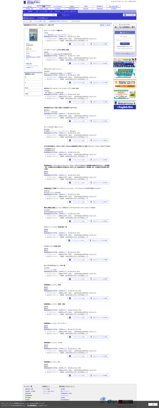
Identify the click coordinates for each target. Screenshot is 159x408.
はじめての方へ (117, 1)
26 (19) (70, 36)
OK (153, 404)
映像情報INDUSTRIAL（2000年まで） (59, 21)
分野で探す (57, 11)
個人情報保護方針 (65, 399)
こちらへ (131, 46)
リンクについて (64, 395)
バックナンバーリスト (32, 65)
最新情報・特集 (29, 389)
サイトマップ (46, 393)
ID (121, 36)
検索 (26, 93)
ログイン (124, 43)
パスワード (119, 40)
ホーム (25, 21)
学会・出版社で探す (71, 11)
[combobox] (37, 14)
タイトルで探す (44, 11)
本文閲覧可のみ (43, 18)
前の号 (102, 25)
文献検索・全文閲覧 (30, 391)
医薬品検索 (28, 393)
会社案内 (63, 389)
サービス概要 (46, 389)
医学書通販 (28, 397)
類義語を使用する (30, 18)
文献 (30, 21)
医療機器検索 (28, 395)
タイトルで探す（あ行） (41, 21)
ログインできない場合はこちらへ (125, 53)
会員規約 (63, 397)
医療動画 (27, 399)
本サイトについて (65, 391)
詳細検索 (30, 11)
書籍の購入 (29, 63)
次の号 (108, 25)
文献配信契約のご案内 (66, 393)
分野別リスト (30, 67)
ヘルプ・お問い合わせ (129, 1)
